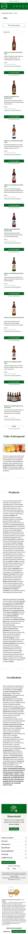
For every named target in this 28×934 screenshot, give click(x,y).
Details (14, 426)
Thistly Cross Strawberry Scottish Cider (13, 185)
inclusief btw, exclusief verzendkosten (12, 66)
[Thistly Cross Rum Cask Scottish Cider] (14, 43)
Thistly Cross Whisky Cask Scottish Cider (11, 97)
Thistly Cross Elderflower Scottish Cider (13, 274)
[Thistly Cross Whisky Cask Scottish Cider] (14, 87)
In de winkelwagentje (14, 72)
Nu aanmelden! (14, 829)
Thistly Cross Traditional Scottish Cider (13, 141)
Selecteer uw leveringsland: (14, 865)
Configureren (6, 931)
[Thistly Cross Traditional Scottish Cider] (14, 131)
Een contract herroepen (8, 862)
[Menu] (26, 6)
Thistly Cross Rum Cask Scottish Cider (13, 53)
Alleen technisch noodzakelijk (14, 928)
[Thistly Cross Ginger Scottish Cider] (14, 308)
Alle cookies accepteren (18, 931)
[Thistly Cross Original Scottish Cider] (14, 352)
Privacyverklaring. (5, 924)
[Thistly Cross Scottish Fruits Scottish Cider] (14, 220)
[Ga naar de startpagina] (6, 6)
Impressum (17, 879)
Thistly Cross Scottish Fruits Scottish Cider (12, 229)
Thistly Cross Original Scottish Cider (12, 362)
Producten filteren (15, 25)
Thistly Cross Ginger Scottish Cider (14, 317)
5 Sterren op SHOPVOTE (14, 1)
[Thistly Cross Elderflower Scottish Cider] (14, 264)
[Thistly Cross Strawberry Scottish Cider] (14, 176)
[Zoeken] (13, 6)
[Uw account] (20, 6)
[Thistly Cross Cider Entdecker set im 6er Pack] (14, 397)
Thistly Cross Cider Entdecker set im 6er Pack (13, 406)
